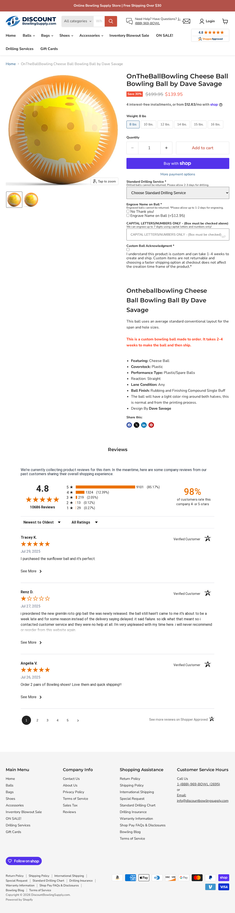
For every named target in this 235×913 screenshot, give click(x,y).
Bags (46, 35)
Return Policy (130, 778)
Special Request (132, 798)
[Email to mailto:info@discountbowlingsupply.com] (186, 21)
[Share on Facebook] (129, 425)
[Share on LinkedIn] (144, 425)
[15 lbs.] (199, 129)
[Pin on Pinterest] (151, 425)
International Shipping (137, 792)
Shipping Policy (132, 785)
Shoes (65, 35)
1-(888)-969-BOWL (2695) (198, 784)
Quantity (132, 137)
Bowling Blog (130, 832)
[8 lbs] (133, 129)
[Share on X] (136, 425)
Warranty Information (136, 818)
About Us (70, 785)
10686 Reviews (47, 507)
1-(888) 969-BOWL (158, 21)
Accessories (90, 35)
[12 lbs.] (165, 129)
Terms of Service (75, 798)
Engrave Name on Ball (157, 216)
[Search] (111, 21)
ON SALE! (164, 35)
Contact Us (71, 778)
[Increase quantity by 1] (166, 148)
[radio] (117, 486)
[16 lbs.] (216, 129)
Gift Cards (49, 48)
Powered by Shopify (19, 900)
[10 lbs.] (149, 129)
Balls (27, 35)
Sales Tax (70, 805)
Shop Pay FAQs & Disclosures (142, 825)
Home (11, 35)
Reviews (69, 812)
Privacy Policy (73, 792)
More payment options (177, 174)
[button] (14, 199)
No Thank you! (142, 212)
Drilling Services (20, 48)
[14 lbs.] (182, 129)
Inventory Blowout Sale (129, 35)
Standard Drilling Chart (137, 805)
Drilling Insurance (133, 812)
